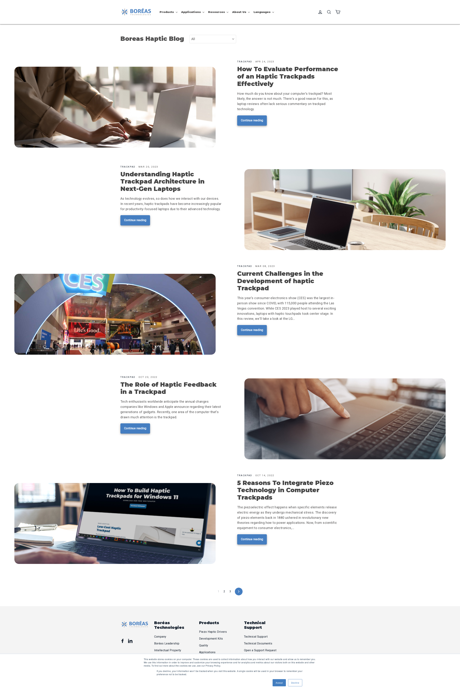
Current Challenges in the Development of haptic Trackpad (280, 281)
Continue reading (252, 120)
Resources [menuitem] (216, 12)
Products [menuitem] (167, 12)
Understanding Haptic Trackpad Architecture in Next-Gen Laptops (162, 181)
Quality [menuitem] (203, 645)
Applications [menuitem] (191, 12)
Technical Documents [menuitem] (258, 643)
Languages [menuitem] (262, 12)
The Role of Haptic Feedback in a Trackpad (168, 388)
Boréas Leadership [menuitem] (167, 643)
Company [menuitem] (160, 636)
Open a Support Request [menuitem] (260, 650)
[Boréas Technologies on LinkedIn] (130, 641)
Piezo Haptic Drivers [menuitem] (213, 631)
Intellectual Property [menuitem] (167, 650)
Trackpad (244, 61)
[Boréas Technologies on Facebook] (122, 641)
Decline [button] (295, 682)
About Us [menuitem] (239, 12)
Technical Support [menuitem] (256, 636)
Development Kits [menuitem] (211, 638)
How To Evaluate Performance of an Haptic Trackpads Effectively (287, 76)
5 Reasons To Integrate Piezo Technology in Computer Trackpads (285, 490)
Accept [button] (279, 682)
